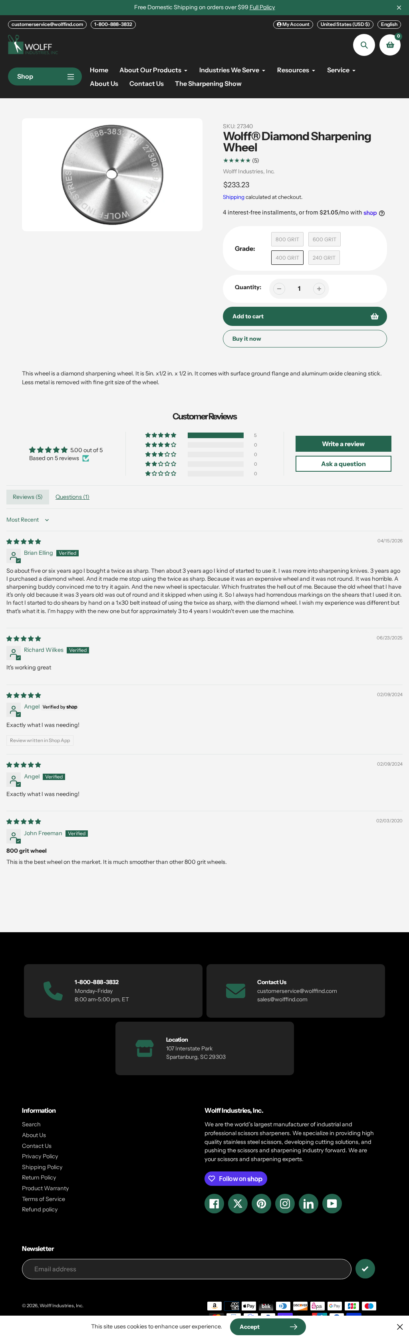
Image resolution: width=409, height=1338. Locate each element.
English (389, 24)
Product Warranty (45, 1188)
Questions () (72, 496)
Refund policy (40, 1209)
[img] (23, 541)
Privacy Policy (40, 1156)
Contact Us (37, 1145)
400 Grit (287, 257)
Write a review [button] (343, 444)
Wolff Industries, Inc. (249, 171)
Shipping (233, 197)
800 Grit (287, 239)
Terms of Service (43, 1199)
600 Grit (324, 239)
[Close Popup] (400, 1327)
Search (31, 1124)
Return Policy (39, 1177)
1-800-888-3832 (113, 24)
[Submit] (365, 1268)
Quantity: (248, 287)
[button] (161, 435)
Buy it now (246, 338)
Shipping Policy (42, 1167)
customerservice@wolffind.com (47, 24)
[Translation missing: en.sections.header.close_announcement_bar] (399, 8)
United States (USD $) (345, 24)
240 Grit (324, 257)
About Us (34, 1135)
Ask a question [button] (343, 464)
